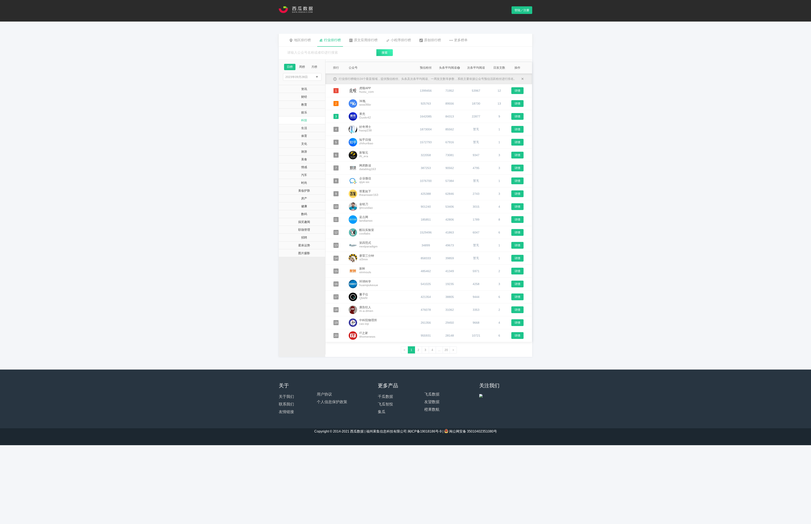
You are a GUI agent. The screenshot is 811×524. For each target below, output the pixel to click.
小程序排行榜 (401, 40)
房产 (304, 198)
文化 (304, 143)
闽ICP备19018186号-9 (425, 431)
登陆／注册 (521, 10)
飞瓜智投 (385, 404)
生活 (304, 128)
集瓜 (381, 412)
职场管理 (304, 229)
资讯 (304, 89)
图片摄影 (304, 253)
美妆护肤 (304, 190)
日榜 (290, 66)
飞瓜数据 (432, 394)
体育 (304, 136)
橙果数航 (432, 409)
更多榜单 (461, 40)
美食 (304, 159)
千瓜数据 (385, 396)
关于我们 (286, 396)
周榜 (302, 66)
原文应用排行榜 (366, 40)
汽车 (304, 175)
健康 (304, 206)
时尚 (304, 182)
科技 (304, 120)
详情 (517, 90)
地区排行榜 (302, 40)
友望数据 (432, 402)
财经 (304, 96)
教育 (304, 104)
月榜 (314, 66)
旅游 (304, 151)
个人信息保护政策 (332, 402)
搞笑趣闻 (304, 222)
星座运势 (304, 245)
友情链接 (286, 412)
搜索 (385, 52)
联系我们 (286, 404)
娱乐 (304, 112)
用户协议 (324, 394)
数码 (304, 214)
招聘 (304, 237)
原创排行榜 (432, 40)
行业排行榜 (332, 40)
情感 (304, 167)
